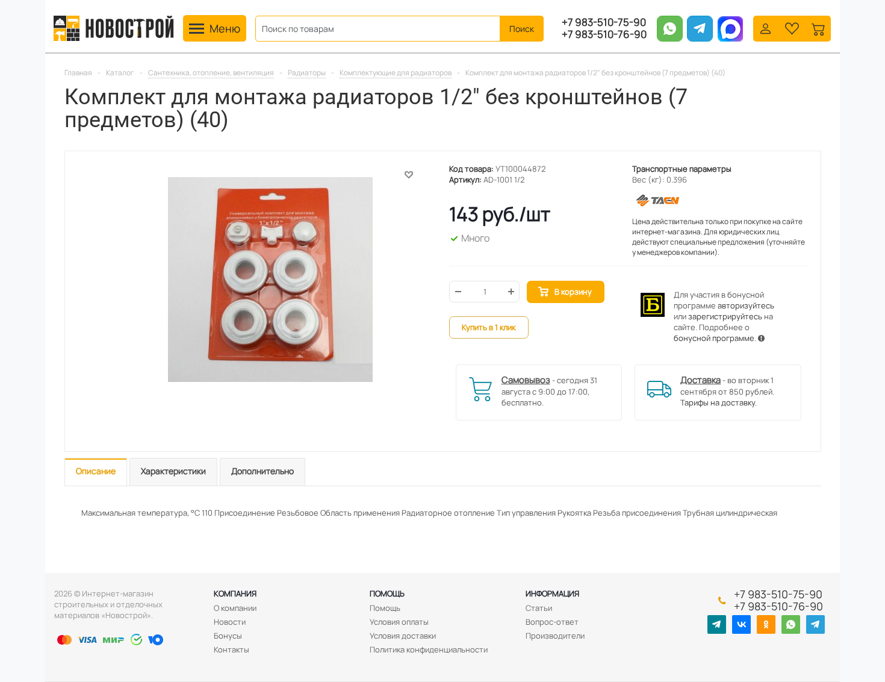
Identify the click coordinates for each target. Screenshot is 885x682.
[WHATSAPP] (790, 624)
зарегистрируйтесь (725, 316)
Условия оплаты (399, 621)
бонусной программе (714, 338)
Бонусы (228, 635)
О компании (235, 607)
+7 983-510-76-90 (604, 34)
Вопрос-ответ (552, 621)
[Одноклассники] (766, 624)
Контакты (231, 649)
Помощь (387, 593)
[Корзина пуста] (818, 27)
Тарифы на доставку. (718, 402)
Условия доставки (403, 635)
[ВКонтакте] (741, 624)
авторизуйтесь (746, 305)
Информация (552, 593)
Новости (230, 621)
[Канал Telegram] (716, 624)
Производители (555, 635)
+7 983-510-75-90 (604, 22)
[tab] (95, 472)
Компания (235, 593)
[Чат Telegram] (815, 624)
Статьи (539, 607)
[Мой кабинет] (765, 27)
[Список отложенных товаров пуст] (792, 27)
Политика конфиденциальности (429, 649)
